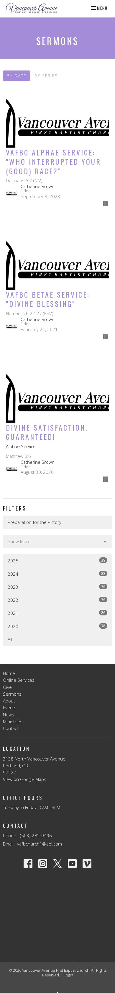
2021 (56, 613)
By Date (16, 75)
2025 (56, 560)
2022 (56, 600)
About (9, 701)
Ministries (12, 721)
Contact (10, 728)
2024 (56, 574)
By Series (46, 75)
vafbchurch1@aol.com (39, 844)
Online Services (18, 680)
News (8, 715)
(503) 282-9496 (36, 835)
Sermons (12, 694)
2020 (56, 626)
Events (10, 707)
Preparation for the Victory (34, 522)
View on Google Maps (24, 779)
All (10, 639)
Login (68, 975)
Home (9, 673)
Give (7, 687)
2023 (56, 587)
